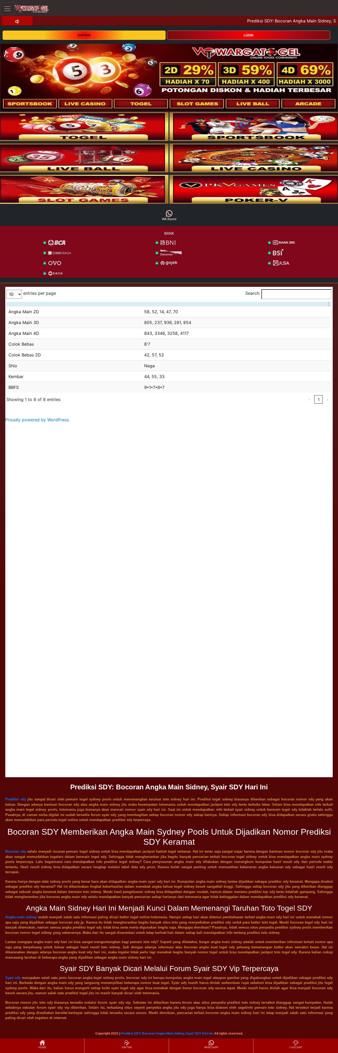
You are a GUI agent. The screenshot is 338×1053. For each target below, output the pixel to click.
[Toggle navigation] (7, 8)
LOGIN (248, 35)
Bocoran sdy (15, 851)
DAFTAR (84, 35)
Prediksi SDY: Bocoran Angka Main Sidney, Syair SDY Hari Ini (167, 1033)
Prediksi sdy (15, 799)
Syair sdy (13, 978)
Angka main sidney (21, 917)
